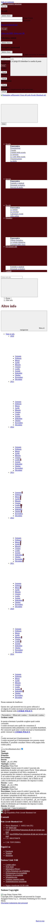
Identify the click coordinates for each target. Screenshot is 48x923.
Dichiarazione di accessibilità (16, 873)
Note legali (10, 867)
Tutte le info (10, 334)
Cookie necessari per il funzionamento (15, 738)
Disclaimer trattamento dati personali (14, 903)
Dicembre (18, 379)
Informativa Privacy (13, 869)
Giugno (18, 367)
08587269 (12, 828)
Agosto (17, 371)
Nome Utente (28, 18)
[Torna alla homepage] (23, 95)
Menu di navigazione (32, 329)
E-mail (25, 54)
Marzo (17, 360)
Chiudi (4, 72)
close (3, 124)
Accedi (4, 6)
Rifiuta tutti (20, 715)
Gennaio (18, 356)
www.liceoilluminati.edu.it (11, 749)
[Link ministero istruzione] (11, 4)
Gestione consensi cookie (15, 879)
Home (8, 298)
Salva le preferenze (19, 808)
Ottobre (18, 375)
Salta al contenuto (7, 2)
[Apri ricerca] (28, 66)
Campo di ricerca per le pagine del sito (15, 275)
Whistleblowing (11, 877)
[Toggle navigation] (19, 113)
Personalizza (6, 715)
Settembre (18, 373)
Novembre (19, 377)
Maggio (18, 365)
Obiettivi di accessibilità (14, 875)
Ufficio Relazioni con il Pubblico (18, 871)
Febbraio (18, 358)
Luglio (17, 369)
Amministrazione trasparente (16, 881)
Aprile (17, 363)
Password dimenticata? (9, 25)
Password (26, 21)
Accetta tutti (36, 715)
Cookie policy (11, 865)
